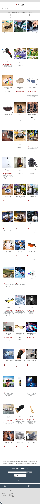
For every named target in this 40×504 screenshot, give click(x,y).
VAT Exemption (4, 495)
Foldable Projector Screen (20, 223)
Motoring (21, 12)
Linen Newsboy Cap (20, 87)
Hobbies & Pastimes (11, 12)
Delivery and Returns (5, 492)
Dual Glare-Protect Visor (31, 251)
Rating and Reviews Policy (13, 496)
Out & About (25, 12)
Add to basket (20, 65)
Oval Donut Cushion (20, 442)
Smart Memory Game (7, 196)
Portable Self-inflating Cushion (9, 278)
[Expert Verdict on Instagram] (22, 480)
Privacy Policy (11, 495)
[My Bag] (38, 4)
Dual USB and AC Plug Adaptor (8, 360)
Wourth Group (11, 493)
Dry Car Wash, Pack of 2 (20, 251)
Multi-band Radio (8, 333)
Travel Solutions (29, 12)
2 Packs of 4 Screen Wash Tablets (32, 32)
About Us (10, 492)
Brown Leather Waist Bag (8, 114)
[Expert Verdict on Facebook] (18, 480)
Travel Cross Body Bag (32, 169)
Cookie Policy (11, 494)
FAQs (2, 494)
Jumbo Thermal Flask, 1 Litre (32, 196)
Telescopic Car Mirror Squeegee (20, 32)
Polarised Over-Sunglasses (8, 32)
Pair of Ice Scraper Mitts (20, 415)
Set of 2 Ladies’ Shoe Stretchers (31, 415)
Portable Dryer (8, 251)
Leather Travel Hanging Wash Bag (20, 169)
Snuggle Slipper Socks (31, 442)
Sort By (12, 17)
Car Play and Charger (32, 223)
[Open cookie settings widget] (1, 503)
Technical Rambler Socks (32, 114)
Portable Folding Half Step (31, 360)
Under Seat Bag (20, 114)
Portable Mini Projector (8, 223)
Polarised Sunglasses (32, 87)
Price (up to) (3, 17)
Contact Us (3, 493)
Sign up (28, 472)
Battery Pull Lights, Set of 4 (7, 169)
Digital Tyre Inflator (20, 278)
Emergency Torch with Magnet (31, 333)
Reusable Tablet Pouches (8, 87)
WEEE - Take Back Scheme (13, 501)
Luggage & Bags (16, 12)
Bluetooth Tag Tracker (8, 442)
